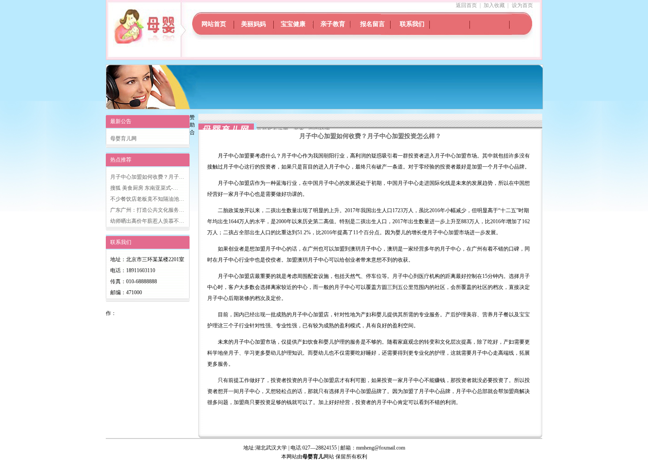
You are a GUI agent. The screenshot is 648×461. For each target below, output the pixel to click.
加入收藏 (494, 5)
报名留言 (372, 24)
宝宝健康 (293, 24)
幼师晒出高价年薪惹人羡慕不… (147, 221)
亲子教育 (332, 24)
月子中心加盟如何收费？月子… (147, 177)
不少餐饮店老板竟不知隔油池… (147, 199)
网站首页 (213, 24)
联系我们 (412, 24)
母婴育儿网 (123, 138)
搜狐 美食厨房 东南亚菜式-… (144, 188)
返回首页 (466, 5)
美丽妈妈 (253, 24)
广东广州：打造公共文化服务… (147, 210)
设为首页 (522, 5)
